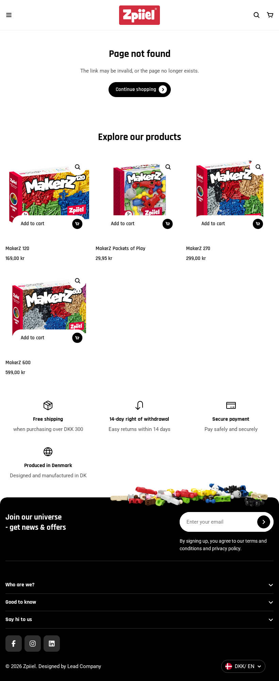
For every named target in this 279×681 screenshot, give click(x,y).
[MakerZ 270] (230, 195)
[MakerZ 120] (49, 195)
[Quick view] (77, 166)
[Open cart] (270, 15)
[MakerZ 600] (49, 309)
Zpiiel (29, 666)
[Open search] (256, 15)
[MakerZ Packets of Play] (139, 195)
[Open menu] (9, 15)
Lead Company (84, 666)
